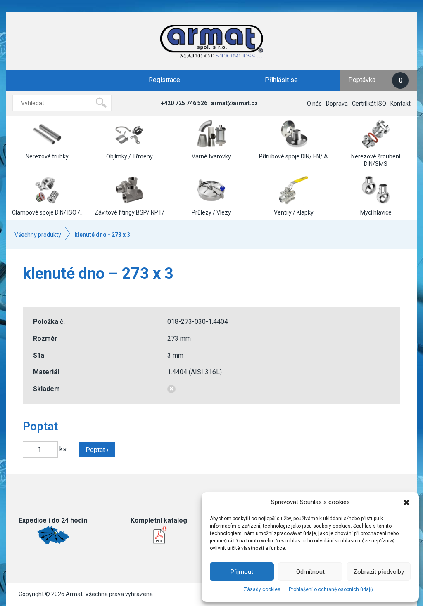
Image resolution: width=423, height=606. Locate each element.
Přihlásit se (281, 80)
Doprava (337, 103)
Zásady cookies (262, 589)
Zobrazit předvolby (378, 571)
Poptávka (375, 80)
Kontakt (400, 103)
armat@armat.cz (234, 103)
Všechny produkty (37, 234)
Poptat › (97, 450)
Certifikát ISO (369, 103)
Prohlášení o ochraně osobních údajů (331, 589)
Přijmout (242, 571)
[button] (406, 502)
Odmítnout (310, 571)
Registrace (164, 80)
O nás (314, 103)
